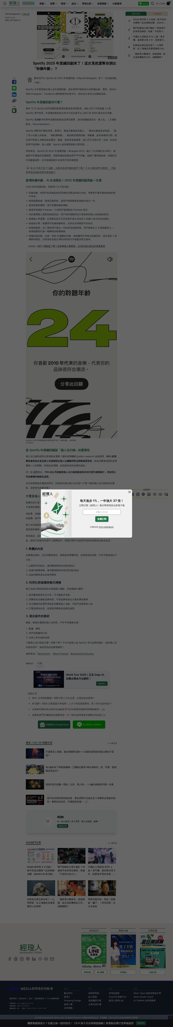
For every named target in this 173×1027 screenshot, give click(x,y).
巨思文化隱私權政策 (106, 527)
